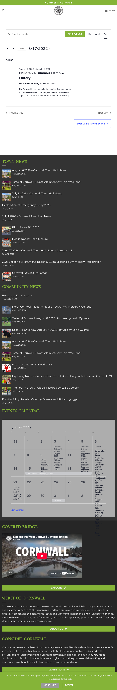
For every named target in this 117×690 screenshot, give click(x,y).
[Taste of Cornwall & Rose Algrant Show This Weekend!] (6, 185)
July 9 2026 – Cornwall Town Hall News (37, 193)
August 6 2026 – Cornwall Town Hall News (39, 170)
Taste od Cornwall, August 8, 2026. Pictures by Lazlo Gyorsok (50, 318)
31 (56, 495)
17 (56, 468)
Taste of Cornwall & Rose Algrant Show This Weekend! (46, 182)
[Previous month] (12, 428)
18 (69, 468)
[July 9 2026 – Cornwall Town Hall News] (6, 197)
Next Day (103, 112)
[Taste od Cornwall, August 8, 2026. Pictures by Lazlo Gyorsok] (6, 321)
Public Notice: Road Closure (30, 239)
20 (96, 468)
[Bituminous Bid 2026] (6, 231)
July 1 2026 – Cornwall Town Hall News (26, 216)
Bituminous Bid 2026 (25, 227)
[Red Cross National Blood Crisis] (6, 368)
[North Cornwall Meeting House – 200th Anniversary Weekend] (6, 310)
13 (96, 454)
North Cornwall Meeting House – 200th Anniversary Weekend (51, 306)
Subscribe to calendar (91, 123)
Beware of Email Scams (17, 295)
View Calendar (17, 509)
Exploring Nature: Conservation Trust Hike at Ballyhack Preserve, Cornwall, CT (62, 376)
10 (56, 454)
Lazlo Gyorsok (30, 617)
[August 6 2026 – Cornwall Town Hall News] (6, 173)
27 (96, 481)
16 (42, 468)
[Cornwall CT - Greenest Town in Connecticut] (58, 10)
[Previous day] (7, 48)
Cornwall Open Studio (98, 507)
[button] (3, 10)
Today (21, 48)
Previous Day (16, 112)
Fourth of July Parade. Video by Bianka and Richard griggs (39, 399)
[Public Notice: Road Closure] (6, 242)
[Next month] (30, 428)
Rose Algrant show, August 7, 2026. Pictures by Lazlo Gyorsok (51, 329)
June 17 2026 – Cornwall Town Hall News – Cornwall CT (37, 250)
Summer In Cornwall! (58, 2)
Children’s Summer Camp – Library (41, 75)
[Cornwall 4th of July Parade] (6, 276)
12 (83, 454)
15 (29, 468)
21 (15, 481)
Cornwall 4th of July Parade (30, 273)
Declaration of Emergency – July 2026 (26, 205)
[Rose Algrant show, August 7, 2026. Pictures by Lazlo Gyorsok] (6, 333)
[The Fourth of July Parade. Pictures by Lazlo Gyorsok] (6, 391)
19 (83, 468)
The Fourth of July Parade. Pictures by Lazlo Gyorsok (45, 387)
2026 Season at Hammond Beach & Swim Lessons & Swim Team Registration (51, 261)
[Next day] (13, 48)
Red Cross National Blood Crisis (32, 364)
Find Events (75, 34)
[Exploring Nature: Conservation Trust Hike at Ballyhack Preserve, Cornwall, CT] (6, 379)
